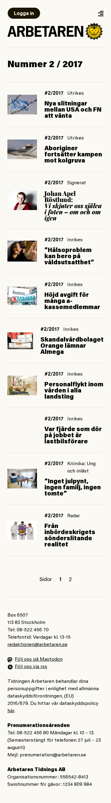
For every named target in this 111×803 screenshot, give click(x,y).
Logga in (24, 13)
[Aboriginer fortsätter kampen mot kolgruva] (22, 149)
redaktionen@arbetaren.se (37, 644)
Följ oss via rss (31, 666)
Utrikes (75, 93)
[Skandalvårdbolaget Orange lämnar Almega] (20, 340)
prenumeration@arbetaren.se (53, 755)
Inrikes (75, 240)
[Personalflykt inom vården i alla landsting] (22, 385)
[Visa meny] (100, 13)
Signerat (76, 183)
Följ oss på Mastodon (39, 659)
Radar (73, 516)
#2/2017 (54, 93)
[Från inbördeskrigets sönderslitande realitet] (22, 530)
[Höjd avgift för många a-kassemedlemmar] (22, 296)
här (10, 711)
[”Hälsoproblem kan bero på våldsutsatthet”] (22, 251)
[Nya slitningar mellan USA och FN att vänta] (22, 105)
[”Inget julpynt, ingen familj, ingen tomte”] (22, 478)
